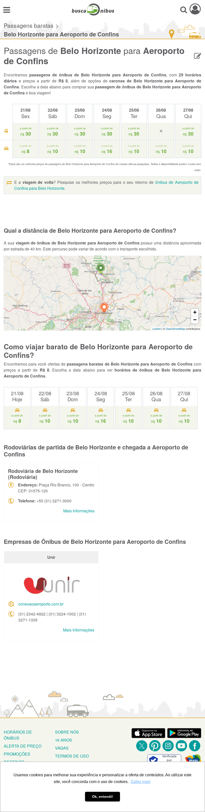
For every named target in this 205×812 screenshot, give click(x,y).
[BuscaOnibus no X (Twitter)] (141, 745)
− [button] (194, 320)
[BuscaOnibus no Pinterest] (155, 745)
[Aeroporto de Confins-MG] (100, 269)
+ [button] (194, 312)
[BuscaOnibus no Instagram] (168, 745)
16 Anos (63, 740)
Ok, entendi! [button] (102, 797)
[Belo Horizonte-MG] (104, 308)
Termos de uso (72, 756)
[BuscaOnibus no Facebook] (194, 745)
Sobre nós (67, 732)
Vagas (61, 748)
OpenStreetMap (175, 329)
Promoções (17, 754)
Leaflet (156, 329)
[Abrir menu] (6, 9)
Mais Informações (78, 511)
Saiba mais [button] (140, 782)
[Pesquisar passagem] (183, 9)
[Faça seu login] (195, 9)
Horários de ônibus (18, 735)
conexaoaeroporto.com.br (41, 604)
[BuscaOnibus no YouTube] (181, 745)
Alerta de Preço (23, 746)
